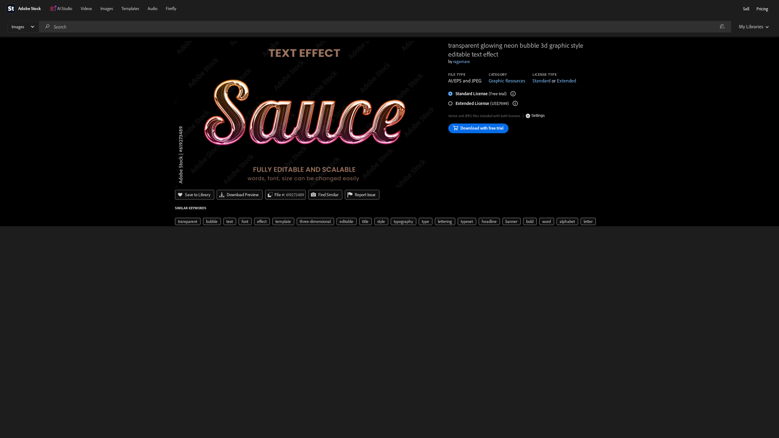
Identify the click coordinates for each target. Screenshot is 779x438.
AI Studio (64, 8)
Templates (130, 8)
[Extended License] (515, 103)
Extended (566, 81)
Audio (152, 8)
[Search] (47, 26)
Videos (86, 8)
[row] (188, 221)
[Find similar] (722, 27)
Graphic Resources (507, 81)
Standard (541, 81)
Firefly (171, 8)
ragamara (461, 61)
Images (106, 8)
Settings (538, 115)
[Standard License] (513, 94)
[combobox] (384, 26)
